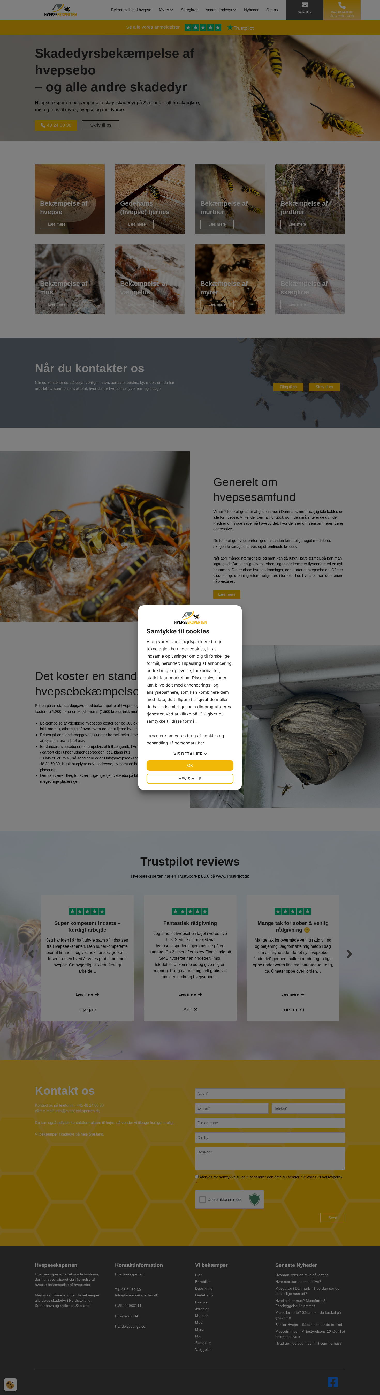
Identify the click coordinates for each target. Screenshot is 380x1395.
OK (190, 765)
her (201, 742)
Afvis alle (190, 778)
